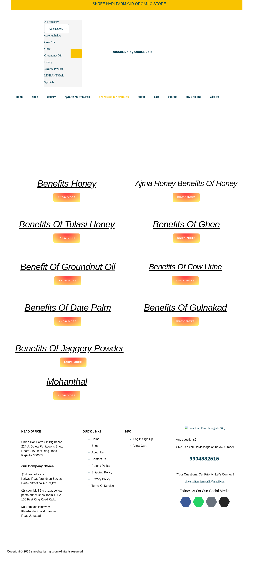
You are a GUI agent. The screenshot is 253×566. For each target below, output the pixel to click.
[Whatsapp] (198, 502)
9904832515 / (123, 52)
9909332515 (143, 52)
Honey (48, 62)
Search (76, 53)
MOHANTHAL (54, 75)
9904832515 (205, 459)
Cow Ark (49, 42)
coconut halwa (52, 35)
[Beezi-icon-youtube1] (211, 502)
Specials (49, 82)
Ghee (47, 48)
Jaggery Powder (53, 68)
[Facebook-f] (185, 502)
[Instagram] (224, 502)
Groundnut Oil (52, 55)
